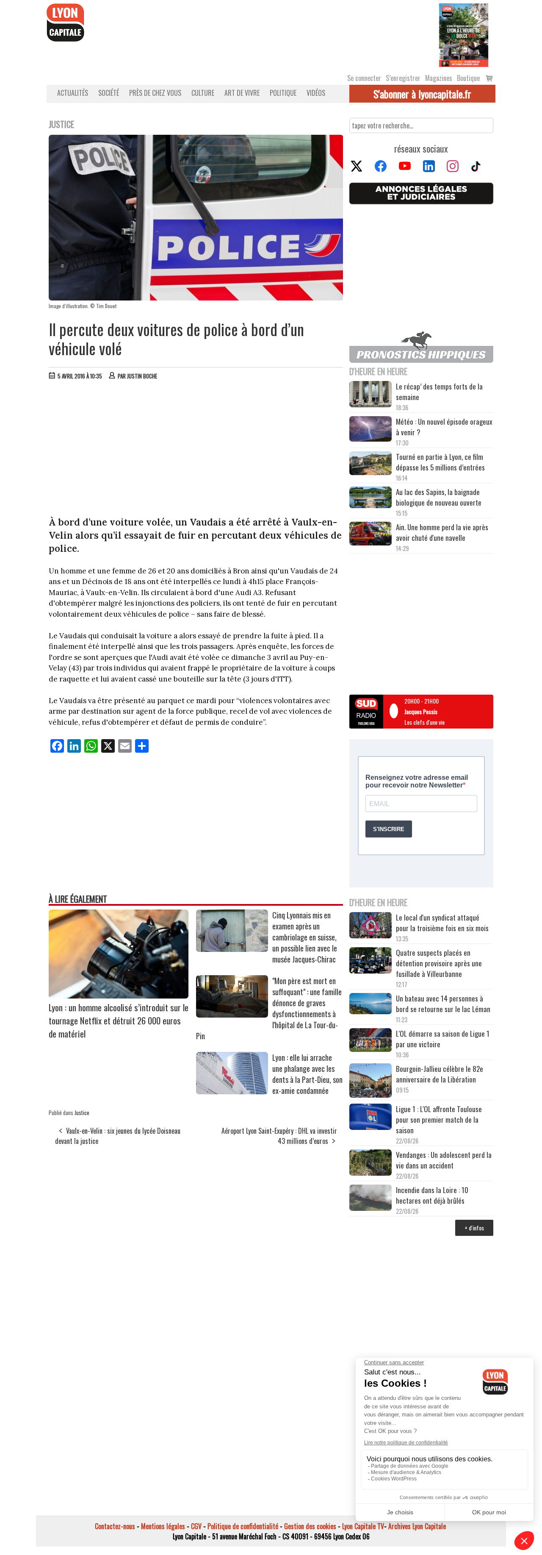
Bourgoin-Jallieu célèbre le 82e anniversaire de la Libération (439, 1074)
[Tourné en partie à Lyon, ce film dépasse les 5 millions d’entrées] (370, 464)
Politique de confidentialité (242, 1526)
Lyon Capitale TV (363, 1526)
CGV (196, 1526)
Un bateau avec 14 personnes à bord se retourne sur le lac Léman (444, 1003)
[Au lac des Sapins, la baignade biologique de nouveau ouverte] (370, 498)
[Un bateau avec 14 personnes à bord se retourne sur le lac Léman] (370, 1005)
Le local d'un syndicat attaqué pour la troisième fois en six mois (442, 922)
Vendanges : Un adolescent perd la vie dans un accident (444, 1160)
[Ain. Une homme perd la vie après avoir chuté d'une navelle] (370, 535)
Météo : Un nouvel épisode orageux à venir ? (444, 426)
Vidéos (316, 93)
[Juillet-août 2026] (463, 34)
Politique (283, 93)
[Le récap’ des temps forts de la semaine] (370, 395)
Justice (82, 1112)
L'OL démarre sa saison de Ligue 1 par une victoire (442, 1038)
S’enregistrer (403, 78)
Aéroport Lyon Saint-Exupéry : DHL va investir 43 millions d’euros (279, 1136)
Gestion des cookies (310, 1526)
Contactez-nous (115, 1526)
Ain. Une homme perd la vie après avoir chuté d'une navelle (442, 532)
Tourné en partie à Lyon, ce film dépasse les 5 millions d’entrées (440, 462)
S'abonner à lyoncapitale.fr (422, 93)
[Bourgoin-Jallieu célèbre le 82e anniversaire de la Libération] (370, 1081)
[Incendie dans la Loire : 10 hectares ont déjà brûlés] (370, 1199)
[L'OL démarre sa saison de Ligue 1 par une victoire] (370, 1041)
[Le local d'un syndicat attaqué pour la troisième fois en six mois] (370, 926)
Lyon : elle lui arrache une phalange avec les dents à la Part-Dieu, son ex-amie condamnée (307, 1074)
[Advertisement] (196, 450)
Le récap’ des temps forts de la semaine (439, 391)
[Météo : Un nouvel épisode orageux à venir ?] (370, 430)
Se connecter (364, 78)
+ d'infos (474, 1227)
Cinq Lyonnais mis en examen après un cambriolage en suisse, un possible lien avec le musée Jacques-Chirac (304, 937)
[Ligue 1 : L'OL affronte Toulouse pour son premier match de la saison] (370, 1118)
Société (108, 93)
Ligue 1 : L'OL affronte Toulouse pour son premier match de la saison (439, 1119)
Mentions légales (163, 1526)
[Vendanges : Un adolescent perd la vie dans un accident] (370, 1163)
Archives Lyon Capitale (417, 1526)
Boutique (468, 78)
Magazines (438, 78)
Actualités (72, 93)
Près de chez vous (155, 93)
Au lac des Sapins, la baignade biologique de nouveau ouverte (438, 497)
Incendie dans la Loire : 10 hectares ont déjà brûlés (432, 1195)
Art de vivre (242, 93)
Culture (202, 93)
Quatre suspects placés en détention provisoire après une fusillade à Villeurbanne (439, 963)
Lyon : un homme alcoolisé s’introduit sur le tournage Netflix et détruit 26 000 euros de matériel (118, 1020)
